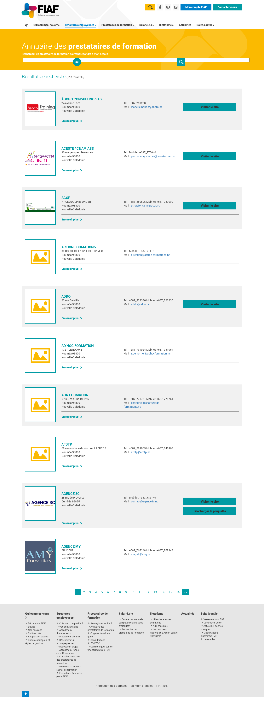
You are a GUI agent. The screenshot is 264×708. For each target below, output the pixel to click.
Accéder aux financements (64, 631)
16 (178, 592)
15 (170, 592)
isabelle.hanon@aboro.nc (146, 107)
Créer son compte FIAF (71, 623)
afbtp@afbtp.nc (140, 452)
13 (155, 592)
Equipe (31, 626)
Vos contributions (68, 626)
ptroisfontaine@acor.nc (145, 205)
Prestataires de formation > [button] (117, 25)
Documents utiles (212, 622)
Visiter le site (210, 107)
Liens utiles (209, 639)
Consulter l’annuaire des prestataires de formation (68, 659)
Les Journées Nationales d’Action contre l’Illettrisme (163, 632)
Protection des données (111, 686)
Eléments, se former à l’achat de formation (68, 668)
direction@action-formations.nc (150, 255)
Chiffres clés (34, 633)
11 (140, 592)
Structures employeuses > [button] (80, 25)
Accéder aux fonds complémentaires (67, 651)
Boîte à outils (209, 613)
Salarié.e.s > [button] (146, 25)
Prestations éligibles (69, 636)
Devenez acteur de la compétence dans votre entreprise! (131, 622)
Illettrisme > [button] (166, 25)
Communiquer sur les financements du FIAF (100, 648)
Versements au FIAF (214, 619)
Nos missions (35, 629)
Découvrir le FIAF (37, 623)
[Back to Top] (25, 694)
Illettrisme (156, 613)
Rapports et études (38, 636)
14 (162, 592)
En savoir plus (70, 121)
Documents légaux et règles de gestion (37, 641)
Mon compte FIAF (196, 7)
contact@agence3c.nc (144, 501)
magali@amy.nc (141, 554)
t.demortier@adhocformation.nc (150, 353)
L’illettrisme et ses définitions (160, 621)
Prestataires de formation (98, 615)
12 (147, 592)
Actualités (185, 25)
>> (185, 592)
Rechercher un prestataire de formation (131, 631)
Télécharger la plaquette (209, 511)
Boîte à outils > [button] (205, 25)
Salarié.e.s (126, 613)
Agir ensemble (160, 625)
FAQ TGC (95, 643)
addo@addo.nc (140, 304)
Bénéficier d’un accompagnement (65, 641)
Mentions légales (141, 686)
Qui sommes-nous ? (37, 615)
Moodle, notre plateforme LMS (209, 634)
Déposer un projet (68, 646)
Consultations (97, 639)
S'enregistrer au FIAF (101, 623)
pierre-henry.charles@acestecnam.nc (153, 156)
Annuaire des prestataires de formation (101, 628)
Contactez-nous (227, 7)
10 (132, 592)
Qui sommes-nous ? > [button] (46, 25)
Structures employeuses (65, 615)
